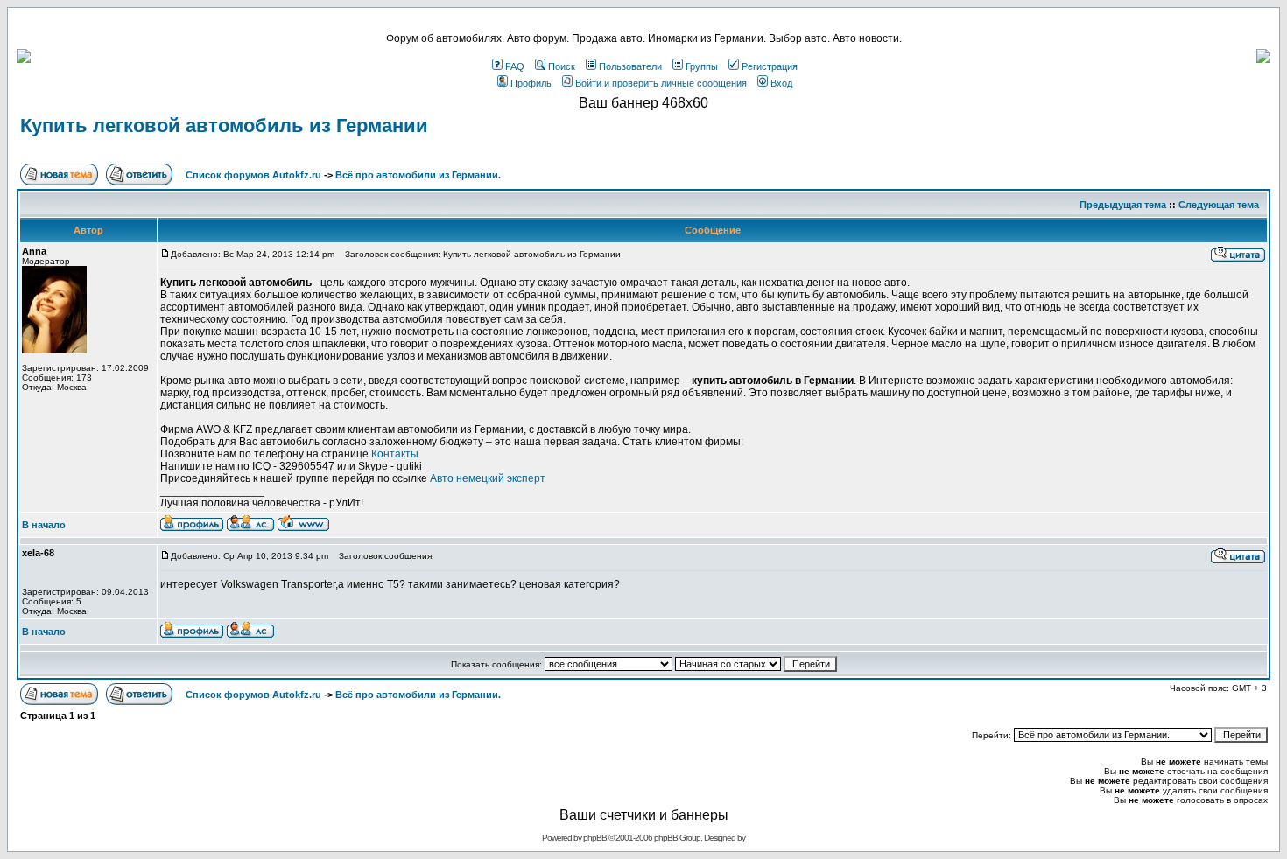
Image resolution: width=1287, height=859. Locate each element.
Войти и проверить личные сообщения (661, 83)
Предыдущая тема (1123, 204)
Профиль (531, 83)
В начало (44, 525)
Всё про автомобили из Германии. (418, 175)
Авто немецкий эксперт (487, 478)
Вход (781, 83)
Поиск (561, 66)
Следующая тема (1218, 204)
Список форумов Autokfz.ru (253, 175)
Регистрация (770, 66)
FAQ (514, 66)
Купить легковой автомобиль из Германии (224, 125)
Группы (702, 66)
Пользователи (630, 66)
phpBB (595, 837)
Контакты (394, 454)
